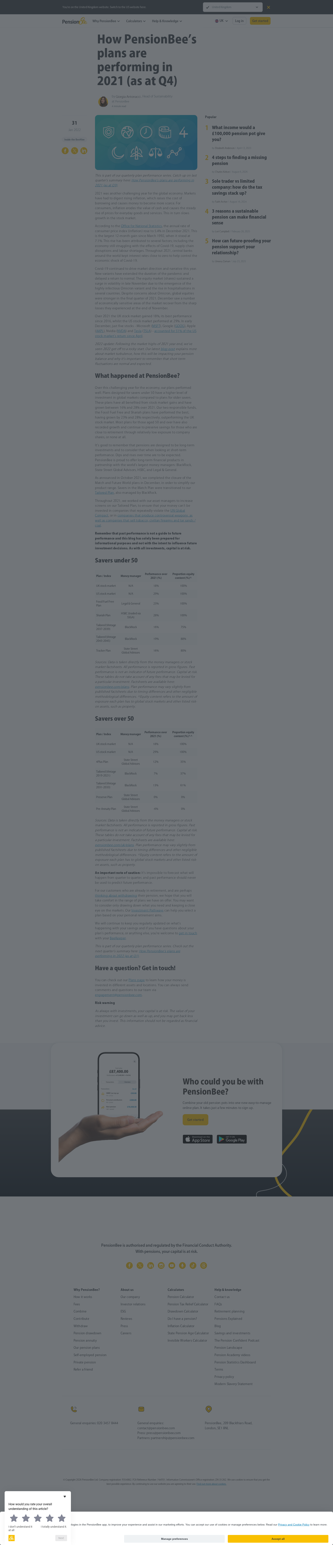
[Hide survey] (64, 1496)
